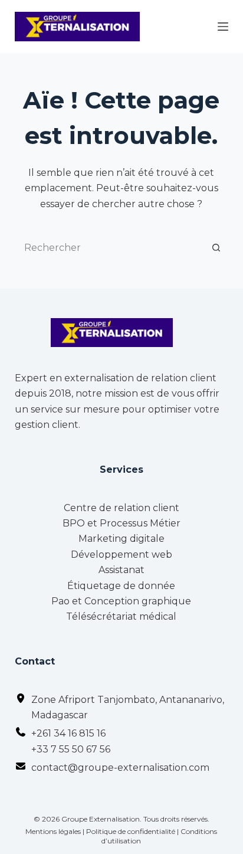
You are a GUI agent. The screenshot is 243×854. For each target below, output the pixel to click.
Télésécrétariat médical (121, 616)
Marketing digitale (121, 538)
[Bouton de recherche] (216, 247)
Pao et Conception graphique (121, 601)
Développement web (121, 554)
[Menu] (223, 26)
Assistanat (121, 569)
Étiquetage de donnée (121, 585)
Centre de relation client (121, 507)
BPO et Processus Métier (121, 523)
